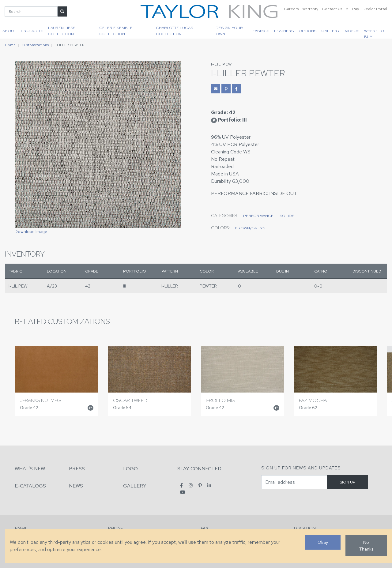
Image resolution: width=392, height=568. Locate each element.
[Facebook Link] (236, 88)
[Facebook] (181, 485)
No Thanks (366, 545)
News (76, 486)
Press (77, 468)
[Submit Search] (62, 11)
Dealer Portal (375, 8)
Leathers (284, 30)
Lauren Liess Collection (61, 30)
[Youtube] (182, 492)
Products (32, 30)
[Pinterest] (200, 485)
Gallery (330, 30)
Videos (352, 30)
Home (10, 45)
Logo (130, 468)
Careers (291, 8)
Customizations (35, 45)
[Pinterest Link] (226, 88)
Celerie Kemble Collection (116, 30)
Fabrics (261, 30)
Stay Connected (199, 468)
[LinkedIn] (209, 485)
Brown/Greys (250, 228)
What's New (30, 468)
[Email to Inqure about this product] (215, 88)
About (9, 30)
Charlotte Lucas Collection (174, 30)
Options (307, 30)
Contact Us (332, 8)
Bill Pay (352, 8)
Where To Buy (374, 33)
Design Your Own (229, 30)
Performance (258, 215)
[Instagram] (191, 485)
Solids (287, 215)
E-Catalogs (30, 486)
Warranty (310, 8)
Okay (323, 542)
